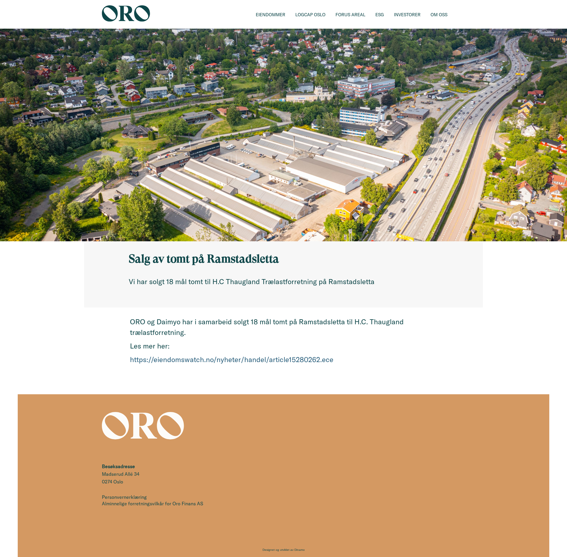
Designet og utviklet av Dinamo (284, 549)
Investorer (407, 14)
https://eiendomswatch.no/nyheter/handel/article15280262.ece (231, 359)
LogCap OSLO (310, 14)
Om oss (439, 14)
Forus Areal (350, 14)
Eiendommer (270, 14)
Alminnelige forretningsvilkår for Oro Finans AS (152, 503)
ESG (379, 14)
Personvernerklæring (124, 497)
